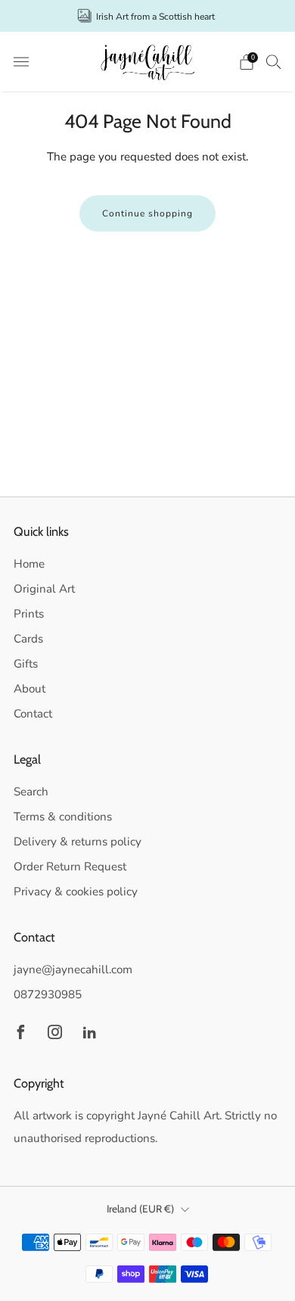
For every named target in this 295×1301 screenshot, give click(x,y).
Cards (28, 638)
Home (29, 563)
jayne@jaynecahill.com (73, 969)
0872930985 (48, 994)
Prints (29, 613)
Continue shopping (147, 213)
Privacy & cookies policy (76, 891)
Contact (33, 713)
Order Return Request (70, 866)
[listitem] (147, 16)
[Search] (273, 61)
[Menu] (21, 62)
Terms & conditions (63, 816)
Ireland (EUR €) (140, 1209)
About (29, 688)
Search (31, 791)
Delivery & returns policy (77, 841)
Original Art (44, 588)
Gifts (26, 663)
